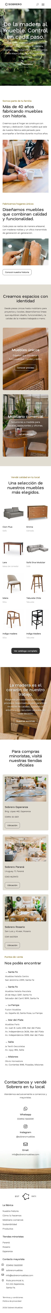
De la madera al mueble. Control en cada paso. (25, 30)
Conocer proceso (25, 367)
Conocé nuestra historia (17, 272)
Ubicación (12, 825)
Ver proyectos (25, 434)
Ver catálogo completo (25, 650)
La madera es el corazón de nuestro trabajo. (25, 689)
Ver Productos (25, 64)
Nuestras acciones (25, 721)
